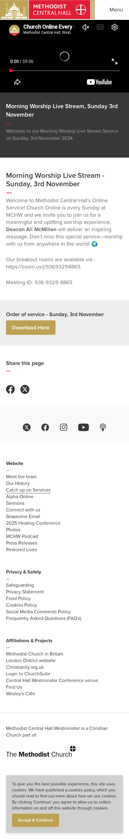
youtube (83, 427)
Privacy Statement (25, 592)
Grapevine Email (23, 517)
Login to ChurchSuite (28, 674)
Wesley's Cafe (20, 694)
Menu (116, 9)
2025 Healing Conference (33, 523)
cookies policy (81, 790)
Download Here (31, 327)
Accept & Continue (35, 820)
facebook (45, 427)
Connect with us (23, 510)
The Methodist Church (41, 750)
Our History (18, 483)
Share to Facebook (10, 389)
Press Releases (21, 543)
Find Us (14, 687)
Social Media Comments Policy (38, 612)
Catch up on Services (28, 490)
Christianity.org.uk (25, 667)
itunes (103, 427)
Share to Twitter (25, 389)
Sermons (15, 503)
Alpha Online (20, 497)
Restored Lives (21, 550)
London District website (31, 661)
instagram (63, 427)
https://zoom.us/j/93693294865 (43, 266)
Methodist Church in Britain (34, 654)
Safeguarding (20, 585)
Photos (13, 530)
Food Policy (18, 598)
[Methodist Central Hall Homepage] (47, 9)
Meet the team (21, 477)
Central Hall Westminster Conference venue (52, 680)
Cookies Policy (21, 605)
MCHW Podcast (22, 536)
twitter (27, 427)
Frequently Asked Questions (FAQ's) (43, 618)
